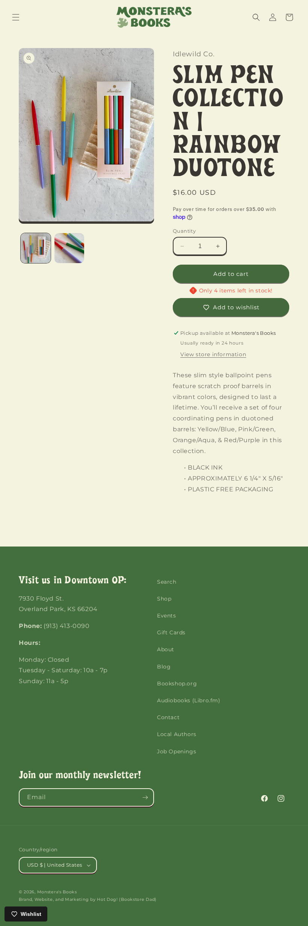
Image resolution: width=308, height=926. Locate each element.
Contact (168, 717)
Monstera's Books (57, 891)
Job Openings (176, 751)
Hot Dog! (107, 899)
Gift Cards (171, 632)
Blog (164, 666)
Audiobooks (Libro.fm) (188, 700)
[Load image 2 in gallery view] (69, 248)
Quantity (184, 231)
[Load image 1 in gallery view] (36, 248)
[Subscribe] (145, 797)
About (165, 649)
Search (167, 581)
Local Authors (176, 734)
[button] (16, 17)
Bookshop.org (177, 683)
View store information (213, 354)
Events (166, 615)
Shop (164, 598)
